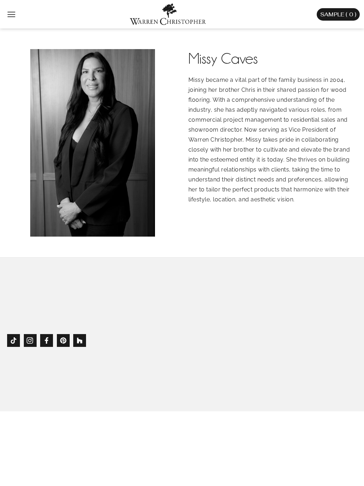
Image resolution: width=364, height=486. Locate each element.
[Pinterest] (63, 340)
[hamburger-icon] (12, 14)
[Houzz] (79, 340)
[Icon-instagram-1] (30, 340)
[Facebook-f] (46, 340)
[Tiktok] (13, 340)
